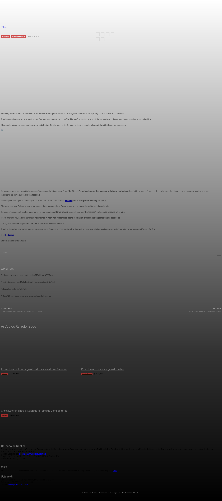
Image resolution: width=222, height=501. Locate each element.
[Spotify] (16, 435)
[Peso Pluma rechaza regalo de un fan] (118, 349)
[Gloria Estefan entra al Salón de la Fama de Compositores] (38, 390)
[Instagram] (10, 435)
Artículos (4, 374)
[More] (64, 99)
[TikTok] (22, 435)
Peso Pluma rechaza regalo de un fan (102, 369)
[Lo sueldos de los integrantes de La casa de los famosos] (38, 349)
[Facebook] (27, 99)
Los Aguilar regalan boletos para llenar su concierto (21, 311)
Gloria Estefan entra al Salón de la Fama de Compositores (34, 411)
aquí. (115, 470)
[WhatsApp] (55, 99)
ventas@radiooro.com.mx (18, 484)
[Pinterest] (45, 99)
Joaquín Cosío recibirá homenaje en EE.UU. (204, 311)
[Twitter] (36, 99)
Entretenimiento (87, 374)
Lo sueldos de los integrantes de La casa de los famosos (34, 369)
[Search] (219, 253)
